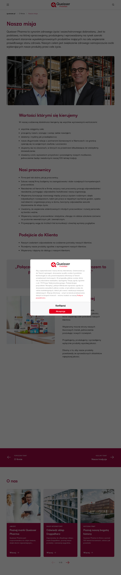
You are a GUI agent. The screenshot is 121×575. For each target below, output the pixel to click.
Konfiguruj (60, 305)
